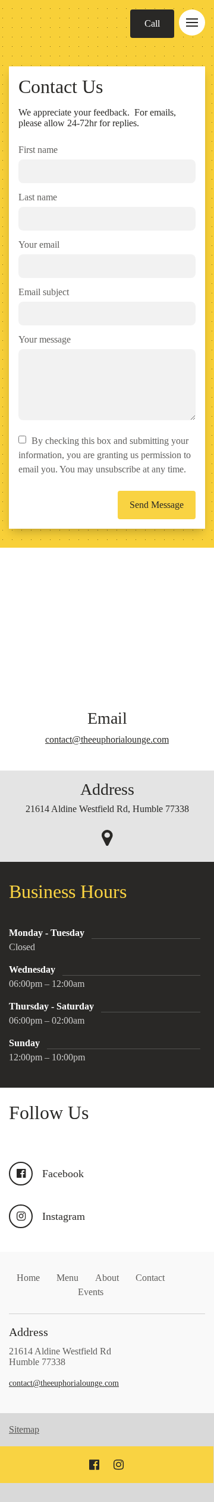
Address (107, 789)
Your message (44, 339)
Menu (67, 1278)
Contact (150, 1278)
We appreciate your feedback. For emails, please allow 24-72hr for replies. (97, 117)
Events (90, 1292)
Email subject (43, 292)
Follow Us (49, 1112)
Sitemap (24, 1429)
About (107, 1278)
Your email (38, 244)
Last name (37, 197)
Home (28, 1278)
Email (107, 718)
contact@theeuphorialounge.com (107, 739)
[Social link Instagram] (119, 1465)
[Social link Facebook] (94, 1465)
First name (38, 150)
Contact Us (60, 86)
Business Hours (89, 891)
